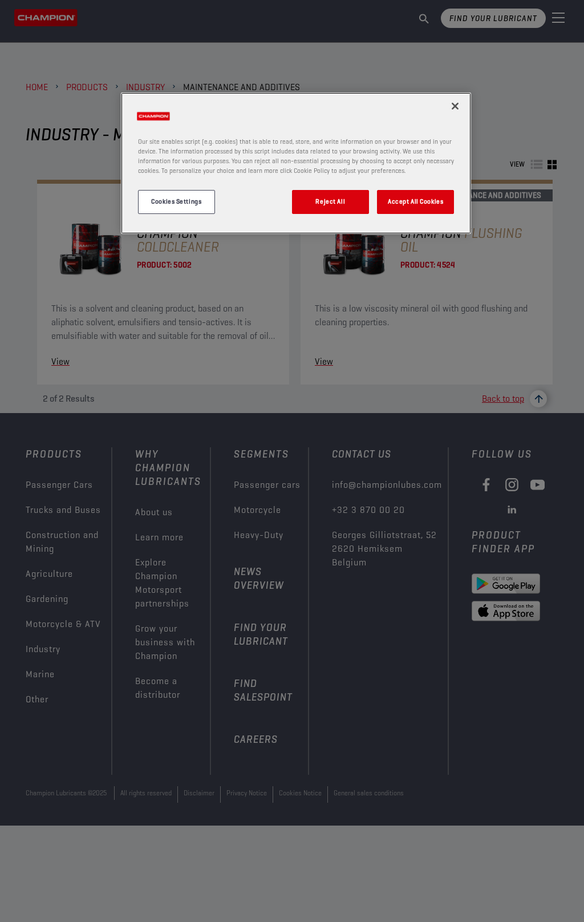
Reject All (330, 201)
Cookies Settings (176, 201)
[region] (296, 163)
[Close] (455, 106)
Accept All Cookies (415, 201)
